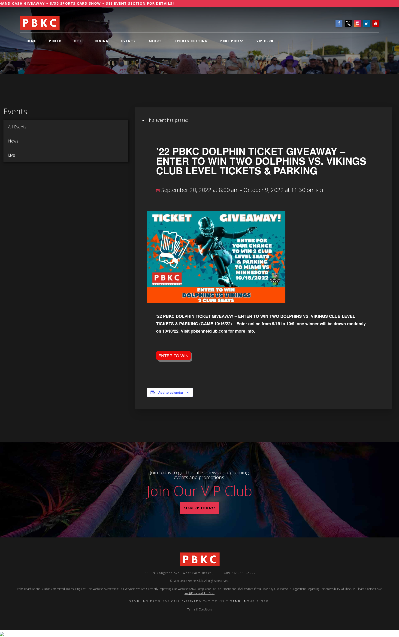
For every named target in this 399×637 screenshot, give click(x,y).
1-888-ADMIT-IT (196, 601)
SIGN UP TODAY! (199, 508)
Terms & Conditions (199, 609)
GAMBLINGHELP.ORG (249, 601)
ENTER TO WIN (173, 355)
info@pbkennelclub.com (199, 593)
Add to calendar (170, 392)
